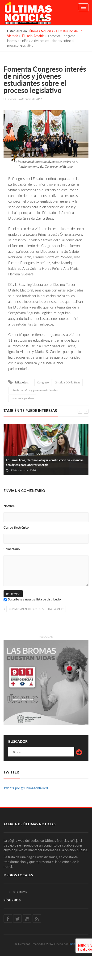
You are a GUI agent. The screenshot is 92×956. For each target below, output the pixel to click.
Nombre (9, 506)
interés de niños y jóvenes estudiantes (34, 390)
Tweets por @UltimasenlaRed (26, 788)
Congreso (43, 382)
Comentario (12, 549)
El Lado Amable (33, 36)
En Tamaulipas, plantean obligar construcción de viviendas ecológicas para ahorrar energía (45, 463)
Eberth (73, 944)
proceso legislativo (22, 398)
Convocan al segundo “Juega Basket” (36, 609)
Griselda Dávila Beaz (67, 382)
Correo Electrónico (16, 527)
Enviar (15, 593)
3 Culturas (20, 892)
